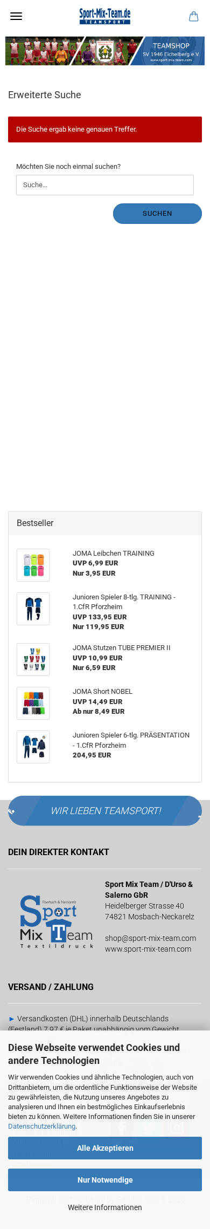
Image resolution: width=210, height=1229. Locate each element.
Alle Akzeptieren (105, 1148)
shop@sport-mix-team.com (150, 938)
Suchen (157, 213)
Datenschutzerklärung (41, 1126)
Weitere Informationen (105, 1207)
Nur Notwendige (105, 1180)
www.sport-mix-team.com (148, 949)
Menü (16, 16)
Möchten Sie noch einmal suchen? (68, 166)
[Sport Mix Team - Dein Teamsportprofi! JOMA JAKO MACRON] (105, 16)
